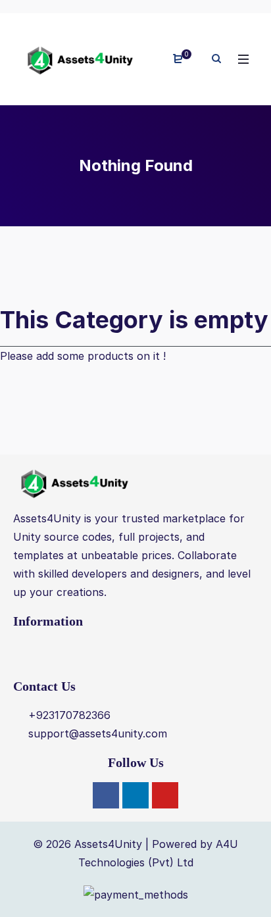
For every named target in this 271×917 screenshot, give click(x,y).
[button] (135, 653)
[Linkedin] (135, 795)
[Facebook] (106, 795)
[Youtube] (165, 795)
